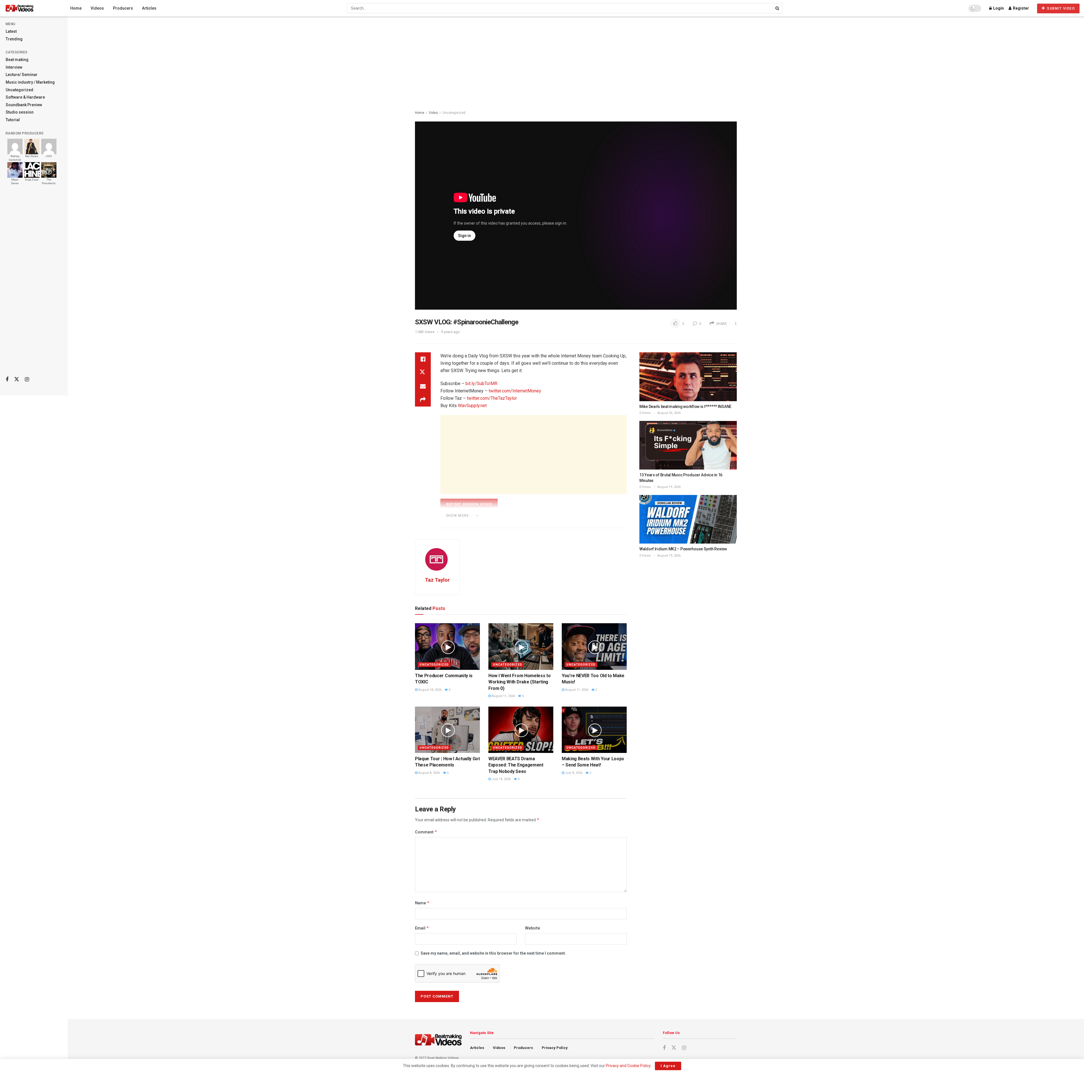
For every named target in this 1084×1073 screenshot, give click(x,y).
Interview (14, 67)
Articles (149, 8)
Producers (123, 8)
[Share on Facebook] (423, 359)
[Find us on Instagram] (27, 379)
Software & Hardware (25, 97)
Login (998, 8)
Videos (97, 8)
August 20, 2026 (669, 413)
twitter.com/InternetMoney (515, 391)
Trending (14, 39)
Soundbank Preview (24, 105)
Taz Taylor (437, 580)
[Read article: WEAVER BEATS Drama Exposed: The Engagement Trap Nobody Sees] (520, 730)
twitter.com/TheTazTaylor (492, 398)
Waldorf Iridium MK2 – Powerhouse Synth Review (683, 549)
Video (433, 113)
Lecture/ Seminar (22, 74)
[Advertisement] (34, 283)
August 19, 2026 (669, 487)
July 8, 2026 (573, 773)
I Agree (668, 1066)
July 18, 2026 (501, 779)
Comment (426, 832)
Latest (11, 31)
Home (76, 8)
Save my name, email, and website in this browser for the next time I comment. (493, 953)
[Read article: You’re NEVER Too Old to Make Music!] (594, 646)
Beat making (17, 59)
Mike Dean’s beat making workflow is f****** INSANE (685, 406)
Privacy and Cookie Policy (628, 1065)
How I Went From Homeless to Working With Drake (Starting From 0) (519, 682)
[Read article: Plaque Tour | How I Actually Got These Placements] (447, 730)
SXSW (492, 523)
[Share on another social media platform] (423, 400)
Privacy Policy (555, 1048)
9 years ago (450, 332)
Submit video (1060, 8)
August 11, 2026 (503, 696)
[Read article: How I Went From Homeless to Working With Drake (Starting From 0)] (520, 646)
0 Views (645, 413)
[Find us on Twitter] (16, 379)
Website (532, 928)
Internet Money (467, 523)
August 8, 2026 (429, 773)
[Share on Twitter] (423, 372)
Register (1020, 8)
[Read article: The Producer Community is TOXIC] (447, 646)
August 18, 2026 (430, 690)
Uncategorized (19, 90)
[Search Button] (778, 8)
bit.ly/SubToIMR (481, 383)
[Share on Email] (423, 386)
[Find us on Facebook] (7, 379)
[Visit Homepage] (30, 8)
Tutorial (13, 120)
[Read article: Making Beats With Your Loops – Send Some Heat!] (594, 730)
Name (422, 902)
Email (422, 928)
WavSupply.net (472, 405)
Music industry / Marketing (30, 82)
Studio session (20, 112)
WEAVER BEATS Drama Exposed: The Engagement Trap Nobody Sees (515, 765)
